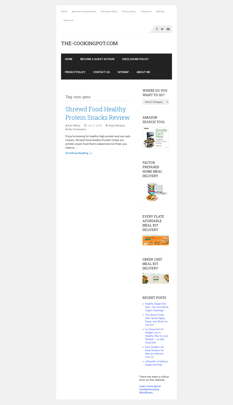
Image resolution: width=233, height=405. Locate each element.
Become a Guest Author (84, 11)
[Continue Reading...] (78, 153)
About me (68, 20)
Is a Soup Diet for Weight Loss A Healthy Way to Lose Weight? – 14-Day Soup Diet (156, 336)
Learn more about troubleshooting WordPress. (150, 389)
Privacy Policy (129, 11)
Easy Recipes (117, 125)
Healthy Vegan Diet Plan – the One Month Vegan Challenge (156, 307)
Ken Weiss (74, 125)
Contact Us (146, 11)
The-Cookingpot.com (89, 43)
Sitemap (160, 11)
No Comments (77, 129)
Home (64, 11)
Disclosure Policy (109, 11)
